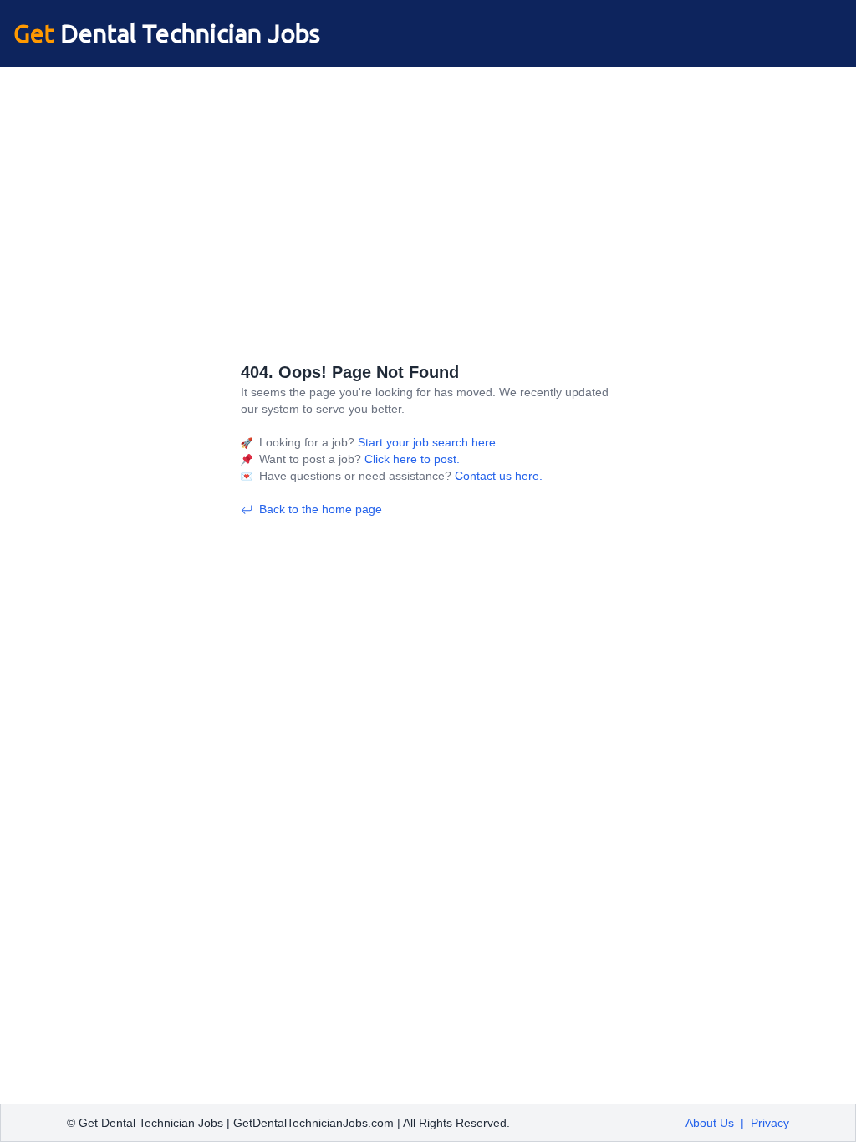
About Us (709, 1122)
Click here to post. (410, 459)
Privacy (770, 1122)
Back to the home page (320, 509)
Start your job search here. (426, 442)
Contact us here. (497, 475)
